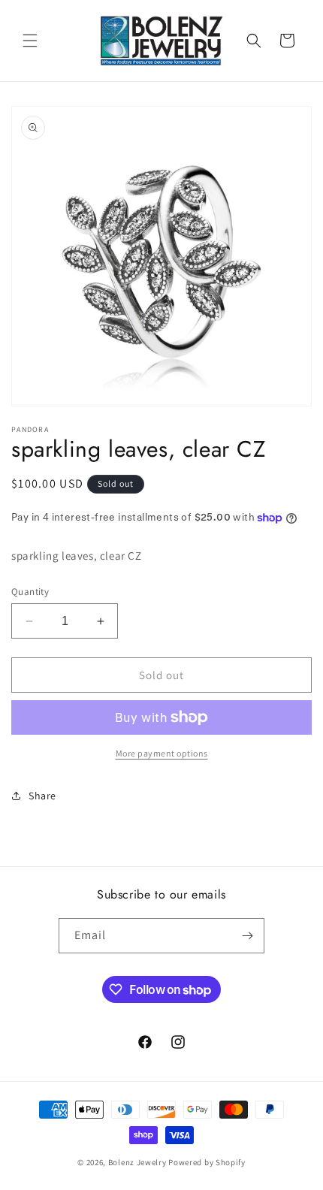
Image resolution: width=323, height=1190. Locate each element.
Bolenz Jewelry (137, 1162)
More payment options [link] (162, 753)
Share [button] (42, 795)
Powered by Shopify (207, 1162)
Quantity (30, 591)
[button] (30, 40)
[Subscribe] (247, 935)
